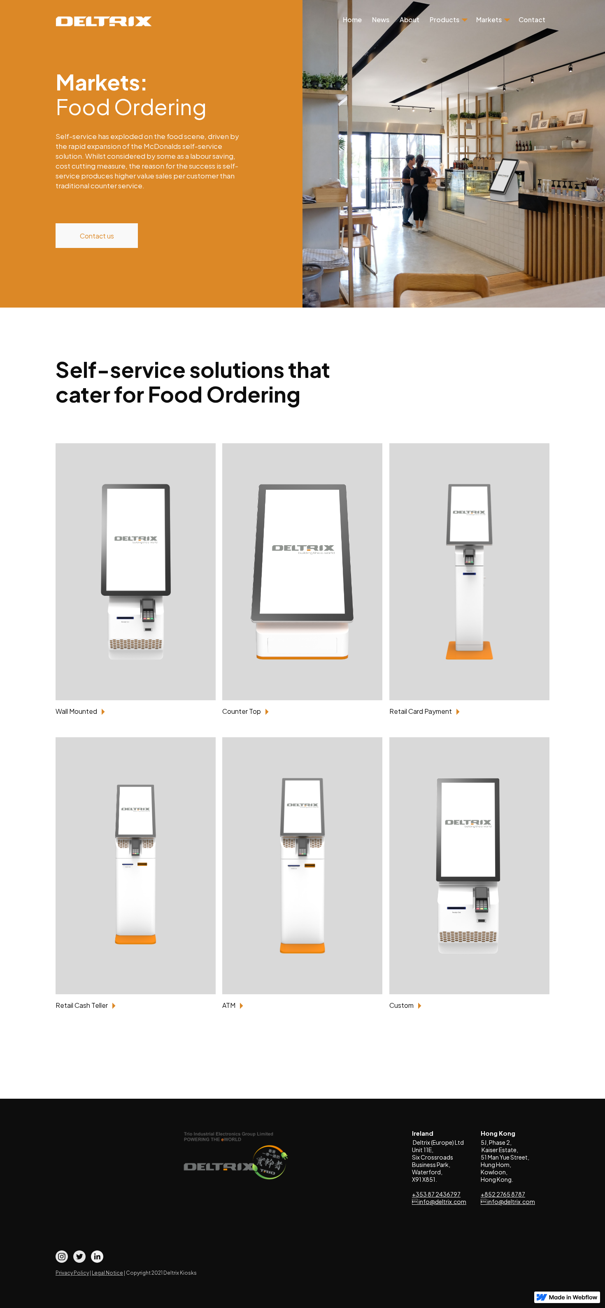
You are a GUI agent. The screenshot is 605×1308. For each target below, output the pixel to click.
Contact (532, 20)
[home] (104, 21)
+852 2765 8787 (503, 1194)
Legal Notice (107, 1273)
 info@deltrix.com (439, 1201)
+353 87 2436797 (436, 1194)
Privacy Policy (72, 1273)
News (380, 20)
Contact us (97, 236)
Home (352, 20)
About (409, 20)
